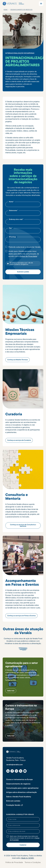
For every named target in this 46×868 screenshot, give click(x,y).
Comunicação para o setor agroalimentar (22, 788)
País (11, 228)
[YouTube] (25, 771)
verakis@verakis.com (14, 764)
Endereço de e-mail (16, 219)
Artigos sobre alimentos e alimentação (21, 792)
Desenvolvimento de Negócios (21, 9)
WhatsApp (12, 237)
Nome (11, 202)
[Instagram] (16, 771)
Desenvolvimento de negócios (18, 784)
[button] (41, 3)
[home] (13, 3)
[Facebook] (12, 771)
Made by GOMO (27, 858)
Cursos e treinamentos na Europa (19, 779)
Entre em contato (13, 801)
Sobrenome (13, 210)
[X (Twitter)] (20, 771)
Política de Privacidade (28, 256)
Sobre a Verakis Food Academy (18, 796)
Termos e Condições (33, 862)
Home (5, 9)
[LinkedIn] (8, 771)
